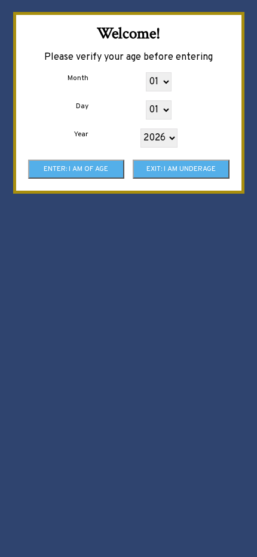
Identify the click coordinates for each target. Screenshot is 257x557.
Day (82, 106)
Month (78, 78)
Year (81, 134)
